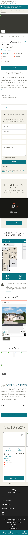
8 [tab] (15, 410)
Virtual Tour (10, 10)
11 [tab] (19, 410)
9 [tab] (16, 410)
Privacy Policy (14, 524)
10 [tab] (18, 410)
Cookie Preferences (14, 528)
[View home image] (4, 354)
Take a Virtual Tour (14, 222)
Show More (3, 90)
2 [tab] (7, 410)
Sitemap (14, 526)
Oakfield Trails (11, 36)
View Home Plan (14, 478)
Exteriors (25, 10)
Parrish (4, 53)
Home (2, 36)
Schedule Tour (14, 67)
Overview (3, 10)
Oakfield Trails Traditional (20, 36)
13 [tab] (22, 410)
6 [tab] (12, 410)
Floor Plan (18, 10)
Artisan (3, 405)
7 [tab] (14, 410)
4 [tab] (10, 410)
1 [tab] (6, 410)
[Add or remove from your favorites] (22, 435)
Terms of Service (10, 171)
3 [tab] (8, 410)
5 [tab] (11, 410)
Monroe (7, 454)
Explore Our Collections (14, 414)
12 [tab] (20, 410)
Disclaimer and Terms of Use (14, 522)
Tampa (6, 36)
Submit (14, 161)
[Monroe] (14, 439)
